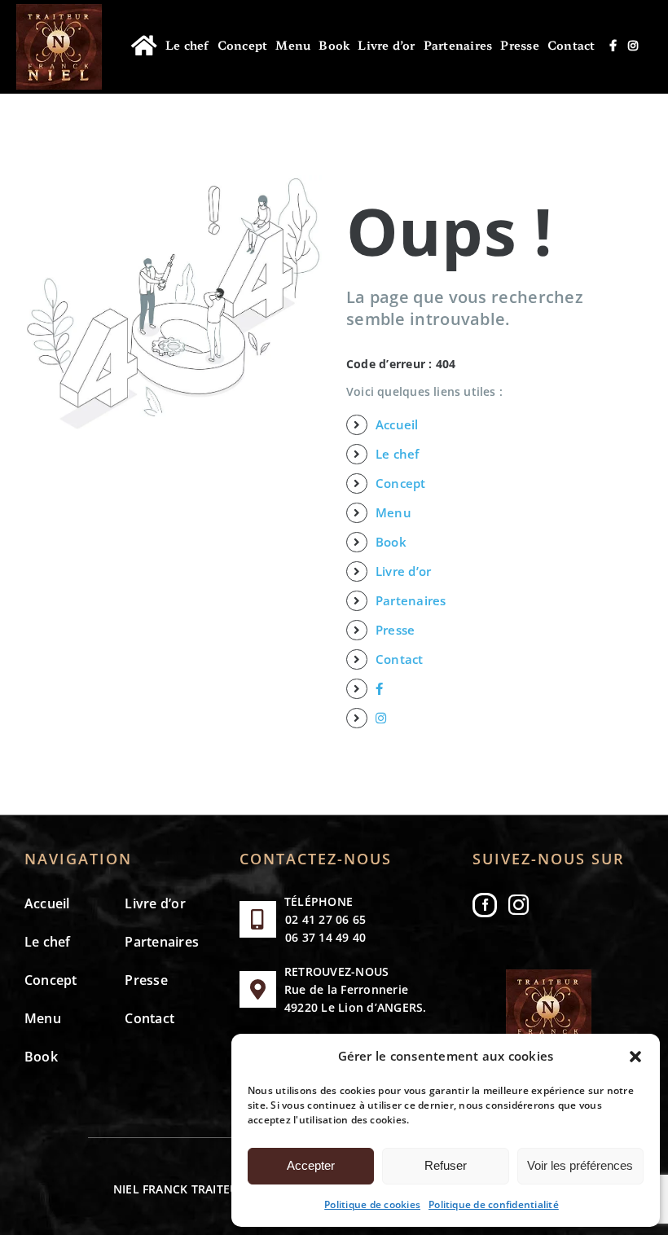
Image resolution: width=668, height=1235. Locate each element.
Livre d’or (403, 571)
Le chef (398, 454)
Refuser (445, 1165)
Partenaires (411, 600)
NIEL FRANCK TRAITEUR (179, 1189)
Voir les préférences (580, 1165)
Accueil (397, 424)
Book (391, 542)
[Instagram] (518, 905)
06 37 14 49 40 (325, 937)
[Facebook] (484, 905)
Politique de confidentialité (493, 1204)
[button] (635, 1056)
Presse (395, 630)
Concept (401, 483)
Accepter (311, 1165)
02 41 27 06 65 (325, 919)
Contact (400, 659)
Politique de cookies (372, 1204)
